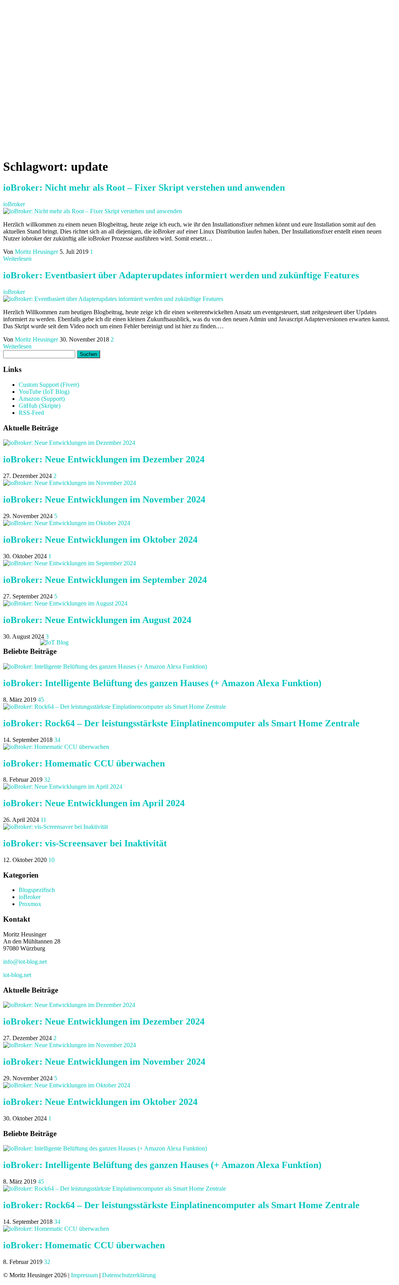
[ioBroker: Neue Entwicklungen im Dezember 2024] (69, 442)
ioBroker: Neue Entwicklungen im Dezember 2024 (104, 459)
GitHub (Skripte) (39, 405)
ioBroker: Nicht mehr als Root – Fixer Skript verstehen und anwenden (144, 187)
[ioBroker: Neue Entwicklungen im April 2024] (62, 786)
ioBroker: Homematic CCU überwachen (84, 763)
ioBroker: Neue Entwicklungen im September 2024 (105, 580)
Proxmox (30, 904)
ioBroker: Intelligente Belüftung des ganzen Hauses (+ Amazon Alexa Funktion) (162, 683)
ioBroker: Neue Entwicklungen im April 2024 (94, 803)
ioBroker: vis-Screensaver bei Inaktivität (85, 843)
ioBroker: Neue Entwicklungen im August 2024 (97, 620)
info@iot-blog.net (25, 961)
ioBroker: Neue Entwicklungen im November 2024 (104, 499)
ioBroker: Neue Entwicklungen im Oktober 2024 (100, 540)
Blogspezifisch (37, 890)
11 (43, 819)
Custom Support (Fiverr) (49, 384)
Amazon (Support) (42, 398)
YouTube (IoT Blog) (44, 391)
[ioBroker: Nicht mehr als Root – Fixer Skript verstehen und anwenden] (92, 211)
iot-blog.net (17, 975)
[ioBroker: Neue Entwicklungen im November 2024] (69, 483)
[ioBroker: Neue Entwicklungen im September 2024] (69, 563)
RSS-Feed (31, 412)
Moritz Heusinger (37, 251)
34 (57, 739)
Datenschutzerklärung (129, 1275)
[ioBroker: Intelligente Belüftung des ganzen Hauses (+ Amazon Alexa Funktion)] (105, 666)
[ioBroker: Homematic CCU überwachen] (56, 746)
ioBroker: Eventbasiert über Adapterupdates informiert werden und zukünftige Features (181, 275)
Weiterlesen (17, 258)
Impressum (84, 1275)
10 (51, 860)
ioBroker (14, 204)
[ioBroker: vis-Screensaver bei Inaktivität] (55, 826)
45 (41, 699)
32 (47, 779)
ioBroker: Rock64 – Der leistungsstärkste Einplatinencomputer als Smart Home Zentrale (181, 723)
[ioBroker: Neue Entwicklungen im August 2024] (65, 603)
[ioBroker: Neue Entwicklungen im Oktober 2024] (66, 523)
